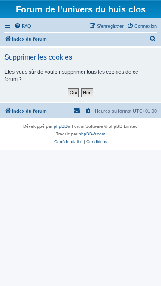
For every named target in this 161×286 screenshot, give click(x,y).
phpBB (60, 126)
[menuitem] (22, 26)
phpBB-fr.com (92, 134)
